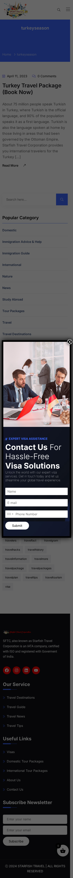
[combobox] (9, 514)
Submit (17, 526)
